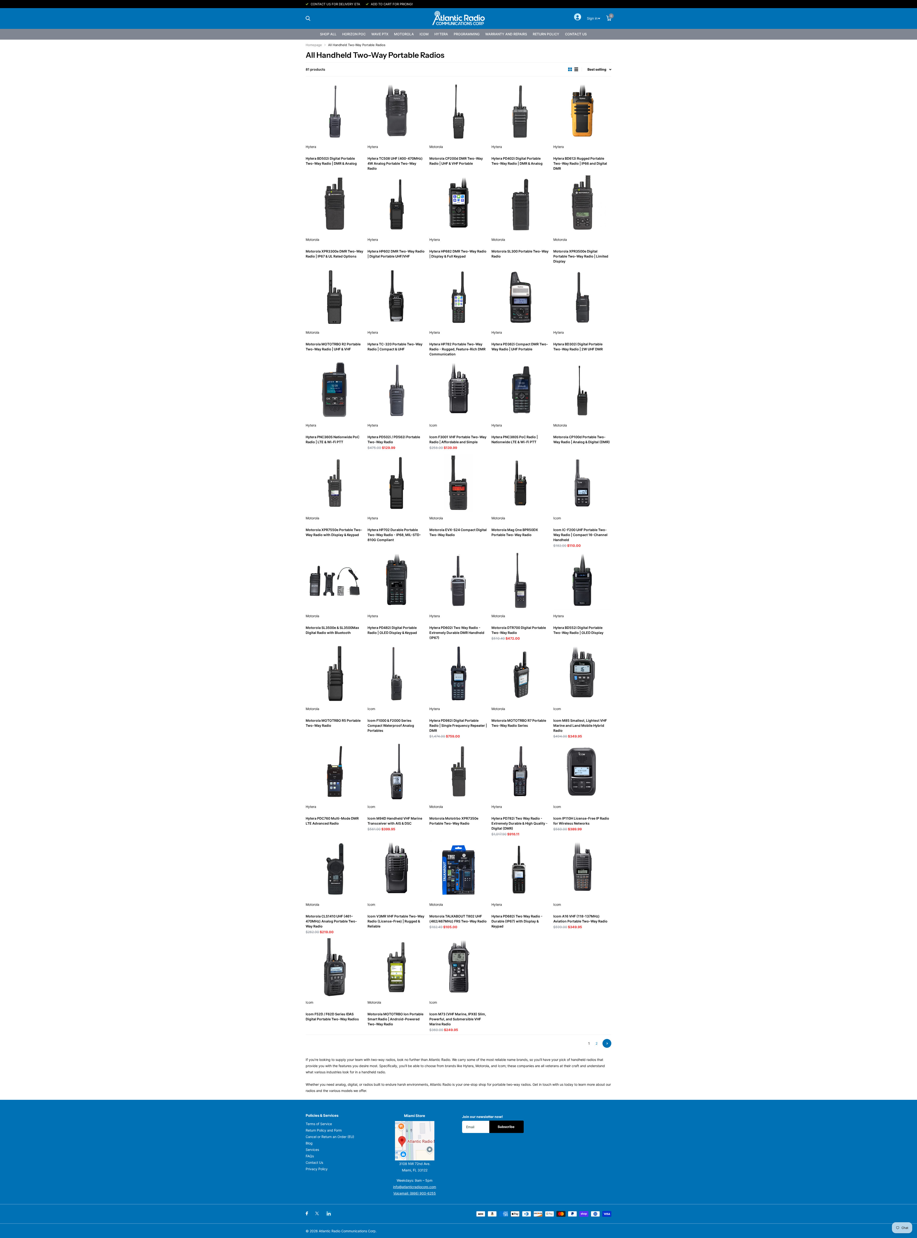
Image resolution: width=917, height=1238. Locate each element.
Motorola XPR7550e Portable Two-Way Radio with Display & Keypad (334, 532)
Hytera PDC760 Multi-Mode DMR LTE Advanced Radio (332, 820)
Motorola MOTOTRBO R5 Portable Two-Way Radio (333, 722)
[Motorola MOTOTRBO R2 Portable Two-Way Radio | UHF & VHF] (335, 297)
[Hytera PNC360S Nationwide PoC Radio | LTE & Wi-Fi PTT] (335, 390)
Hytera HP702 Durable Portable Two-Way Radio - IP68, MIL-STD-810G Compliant (394, 535)
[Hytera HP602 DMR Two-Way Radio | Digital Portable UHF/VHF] (397, 204)
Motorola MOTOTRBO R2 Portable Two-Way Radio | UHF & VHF (333, 346)
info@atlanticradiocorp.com (414, 1187)
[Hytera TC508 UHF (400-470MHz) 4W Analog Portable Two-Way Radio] (397, 112)
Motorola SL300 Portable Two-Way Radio (520, 253)
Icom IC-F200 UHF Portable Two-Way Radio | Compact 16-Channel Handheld (580, 535)
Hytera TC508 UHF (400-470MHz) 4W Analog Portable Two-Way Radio (395, 163)
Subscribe (506, 1127)
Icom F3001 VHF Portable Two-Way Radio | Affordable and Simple (457, 439)
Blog (309, 1143)
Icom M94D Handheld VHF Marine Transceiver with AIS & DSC (395, 820)
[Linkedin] (328, 1213)
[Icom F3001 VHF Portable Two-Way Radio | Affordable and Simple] (458, 390)
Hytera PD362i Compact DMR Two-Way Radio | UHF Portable (519, 346)
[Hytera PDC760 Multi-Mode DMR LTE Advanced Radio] (335, 772)
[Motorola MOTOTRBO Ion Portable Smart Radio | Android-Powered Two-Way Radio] (397, 967)
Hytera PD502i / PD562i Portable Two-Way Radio (394, 439)
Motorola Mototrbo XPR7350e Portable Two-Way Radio (453, 820)
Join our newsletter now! (482, 1117)
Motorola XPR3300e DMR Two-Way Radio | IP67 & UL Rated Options (334, 253)
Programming (467, 34)
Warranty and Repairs (506, 34)
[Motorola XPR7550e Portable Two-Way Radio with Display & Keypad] (335, 483)
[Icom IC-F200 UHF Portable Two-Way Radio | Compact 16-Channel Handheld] (582, 483)
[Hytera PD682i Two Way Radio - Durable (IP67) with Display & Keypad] (520, 869)
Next (606, 1043)
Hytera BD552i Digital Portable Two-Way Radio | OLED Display (578, 630)
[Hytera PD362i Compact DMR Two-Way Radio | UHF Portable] (520, 297)
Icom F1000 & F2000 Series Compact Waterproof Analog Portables (391, 725)
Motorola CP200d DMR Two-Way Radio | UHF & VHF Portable (456, 160)
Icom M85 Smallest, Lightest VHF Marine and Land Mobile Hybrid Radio (580, 725)
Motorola (404, 34)
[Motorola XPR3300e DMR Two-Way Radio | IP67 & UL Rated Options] (335, 204)
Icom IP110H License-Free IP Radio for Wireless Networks (581, 820)
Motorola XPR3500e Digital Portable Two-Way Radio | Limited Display (580, 256)
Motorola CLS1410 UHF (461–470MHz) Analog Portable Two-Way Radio (331, 921)
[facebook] (307, 1213)
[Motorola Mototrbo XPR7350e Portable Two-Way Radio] (458, 772)
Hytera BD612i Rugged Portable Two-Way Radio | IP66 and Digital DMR (580, 163)
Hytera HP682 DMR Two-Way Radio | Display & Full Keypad (457, 253)
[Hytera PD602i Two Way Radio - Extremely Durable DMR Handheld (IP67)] (458, 581)
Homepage (314, 45)
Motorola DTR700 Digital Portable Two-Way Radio (518, 630)
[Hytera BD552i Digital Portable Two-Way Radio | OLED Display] (582, 581)
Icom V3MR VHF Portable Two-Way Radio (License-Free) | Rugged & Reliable (396, 921)
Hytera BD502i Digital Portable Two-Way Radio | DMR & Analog (331, 160)
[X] (317, 1213)
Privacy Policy (317, 1169)
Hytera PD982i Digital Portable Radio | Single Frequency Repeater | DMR (458, 725)
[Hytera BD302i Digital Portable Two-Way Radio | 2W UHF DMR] (582, 297)
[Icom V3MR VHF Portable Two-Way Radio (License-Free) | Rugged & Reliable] (397, 869)
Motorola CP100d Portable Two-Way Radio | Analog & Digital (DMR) (581, 439)
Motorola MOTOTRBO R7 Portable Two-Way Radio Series (518, 722)
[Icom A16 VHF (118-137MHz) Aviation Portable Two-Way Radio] (582, 869)
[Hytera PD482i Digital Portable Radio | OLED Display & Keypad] (397, 581)
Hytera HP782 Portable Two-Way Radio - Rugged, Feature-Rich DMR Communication (457, 349)
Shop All (328, 34)
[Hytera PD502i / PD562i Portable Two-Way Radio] (397, 390)
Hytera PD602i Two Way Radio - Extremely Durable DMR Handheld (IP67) (456, 633)
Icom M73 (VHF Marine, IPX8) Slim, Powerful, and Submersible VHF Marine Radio (457, 1019)
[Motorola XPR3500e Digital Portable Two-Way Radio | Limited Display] (582, 204)
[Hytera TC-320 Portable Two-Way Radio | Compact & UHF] (397, 297)
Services (312, 1150)
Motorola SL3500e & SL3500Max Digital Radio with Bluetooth (332, 630)
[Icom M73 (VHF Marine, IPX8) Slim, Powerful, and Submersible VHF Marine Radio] (458, 967)
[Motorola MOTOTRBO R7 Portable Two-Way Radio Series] (520, 674)
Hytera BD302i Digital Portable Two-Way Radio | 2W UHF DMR (578, 346)
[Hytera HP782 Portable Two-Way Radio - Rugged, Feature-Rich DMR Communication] (458, 297)
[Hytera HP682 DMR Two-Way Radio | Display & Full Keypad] (458, 204)
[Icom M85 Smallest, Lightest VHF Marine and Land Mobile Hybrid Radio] (582, 674)
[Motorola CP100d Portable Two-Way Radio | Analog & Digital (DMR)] (582, 390)
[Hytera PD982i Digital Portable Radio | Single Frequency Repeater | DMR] (458, 674)
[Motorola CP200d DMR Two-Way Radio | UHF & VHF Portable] (458, 112)
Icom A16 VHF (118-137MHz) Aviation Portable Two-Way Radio (580, 918)
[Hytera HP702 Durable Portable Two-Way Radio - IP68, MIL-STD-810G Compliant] (397, 483)
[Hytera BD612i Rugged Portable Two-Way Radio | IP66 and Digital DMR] (582, 112)
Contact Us (576, 34)
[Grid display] (570, 69)
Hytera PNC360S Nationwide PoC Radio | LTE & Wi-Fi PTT (332, 439)
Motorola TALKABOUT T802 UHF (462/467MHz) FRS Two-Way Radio (458, 918)
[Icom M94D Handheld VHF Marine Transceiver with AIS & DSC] (397, 772)
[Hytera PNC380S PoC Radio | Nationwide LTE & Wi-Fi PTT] (520, 390)
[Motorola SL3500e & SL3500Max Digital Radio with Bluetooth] (335, 581)
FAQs (310, 1156)
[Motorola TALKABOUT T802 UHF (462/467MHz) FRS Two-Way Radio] (458, 869)
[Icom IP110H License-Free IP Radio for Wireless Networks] (582, 772)
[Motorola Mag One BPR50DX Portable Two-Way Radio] (520, 483)
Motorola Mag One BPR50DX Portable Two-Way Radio (514, 532)
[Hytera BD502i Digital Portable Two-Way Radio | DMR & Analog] (335, 112)
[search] (308, 18)
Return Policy (546, 34)
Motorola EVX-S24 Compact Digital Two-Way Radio (458, 532)
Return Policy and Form (324, 1130)
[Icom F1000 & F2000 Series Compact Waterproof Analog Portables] (397, 674)
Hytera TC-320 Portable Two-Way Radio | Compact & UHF (395, 346)
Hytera (441, 34)
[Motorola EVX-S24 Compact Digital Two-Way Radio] (458, 483)
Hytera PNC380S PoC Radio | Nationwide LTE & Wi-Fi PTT (514, 439)
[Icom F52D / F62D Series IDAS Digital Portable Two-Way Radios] (335, 967)
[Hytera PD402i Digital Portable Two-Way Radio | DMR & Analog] (520, 112)
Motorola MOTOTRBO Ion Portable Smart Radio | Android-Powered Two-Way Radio (395, 1019)
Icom (424, 34)
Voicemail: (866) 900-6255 (414, 1193)
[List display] (576, 69)
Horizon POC (354, 34)
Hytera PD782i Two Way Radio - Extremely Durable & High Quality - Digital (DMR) (519, 823)
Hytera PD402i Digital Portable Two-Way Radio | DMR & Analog (517, 160)
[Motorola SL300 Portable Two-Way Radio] (520, 204)
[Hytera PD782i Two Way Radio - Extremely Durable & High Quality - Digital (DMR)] (520, 772)
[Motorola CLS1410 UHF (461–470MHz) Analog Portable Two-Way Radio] (335, 869)
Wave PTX (379, 34)
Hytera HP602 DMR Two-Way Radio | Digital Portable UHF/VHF (396, 253)
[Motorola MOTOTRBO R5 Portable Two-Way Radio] (335, 674)
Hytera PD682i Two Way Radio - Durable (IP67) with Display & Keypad (517, 921)
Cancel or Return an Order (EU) (330, 1137)
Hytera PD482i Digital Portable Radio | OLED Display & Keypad (392, 630)
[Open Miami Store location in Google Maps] (415, 1140)
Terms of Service (319, 1124)
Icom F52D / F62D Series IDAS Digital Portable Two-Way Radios (332, 1016)
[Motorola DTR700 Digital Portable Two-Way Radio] (520, 581)
